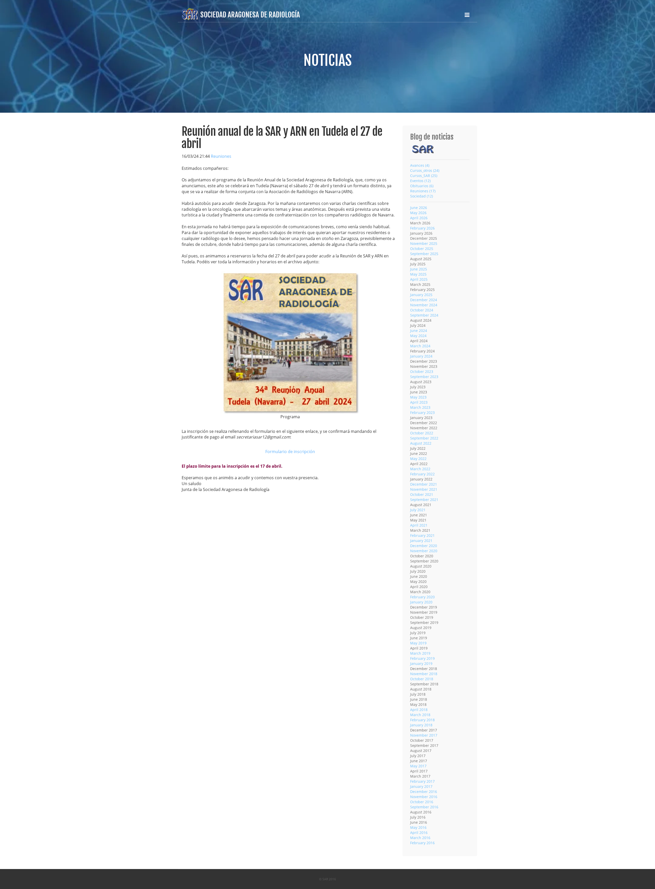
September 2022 (424, 438)
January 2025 (421, 294)
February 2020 (422, 596)
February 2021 (422, 535)
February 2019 (422, 658)
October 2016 (421, 801)
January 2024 (421, 356)
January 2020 (421, 602)
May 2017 (418, 766)
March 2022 (420, 468)
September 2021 (424, 499)
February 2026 (422, 228)
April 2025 (419, 279)
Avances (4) (419, 165)
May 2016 (418, 827)
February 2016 (422, 842)
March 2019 (420, 653)
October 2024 (421, 310)
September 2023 (424, 376)
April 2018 (419, 709)
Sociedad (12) (421, 196)
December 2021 (423, 484)
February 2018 (422, 719)
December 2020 (423, 545)
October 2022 (421, 433)
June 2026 (418, 207)
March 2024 (420, 345)
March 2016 (420, 837)
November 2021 (423, 489)
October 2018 (421, 678)
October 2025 (421, 248)
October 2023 (421, 371)
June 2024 (418, 330)
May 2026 (418, 212)
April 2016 (419, 832)
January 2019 (421, 663)
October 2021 (421, 494)
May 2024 (418, 335)
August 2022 (420, 443)
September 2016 (424, 806)
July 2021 (417, 509)
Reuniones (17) (422, 191)
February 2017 (422, 781)
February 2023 (422, 412)
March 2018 (420, 714)
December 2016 (423, 791)
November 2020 (423, 550)
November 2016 (423, 796)
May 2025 (418, 274)
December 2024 (423, 299)
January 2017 (421, 786)
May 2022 (418, 458)
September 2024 (424, 315)
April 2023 (419, 402)
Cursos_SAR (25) (423, 175)
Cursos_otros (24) (424, 170)
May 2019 (418, 643)
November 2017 (423, 735)
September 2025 (424, 253)
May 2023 (418, 397)
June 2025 (418, 269)
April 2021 (419, 525)
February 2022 (422, 474)
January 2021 (421, 540)
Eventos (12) (420, 180)
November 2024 (423, 304)
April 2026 (419, 217)
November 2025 (423, 243)
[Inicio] (423, 149)
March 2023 (420, 407)
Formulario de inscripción (290, 451)
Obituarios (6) (421, 185)
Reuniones (221, 156)
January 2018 (421, 725)
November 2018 (423, 673)
